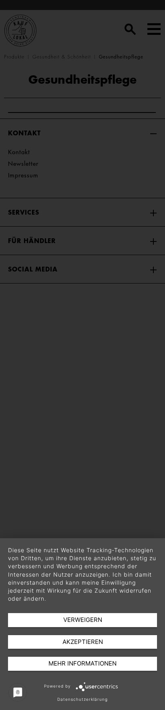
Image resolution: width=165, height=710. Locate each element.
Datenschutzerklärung (82, 699)
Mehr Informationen (82, 663)
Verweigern (82, 620)
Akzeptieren (82, 642)
